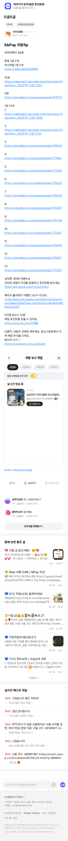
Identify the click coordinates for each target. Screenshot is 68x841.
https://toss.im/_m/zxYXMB (21, 323)
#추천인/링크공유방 (22, 470)
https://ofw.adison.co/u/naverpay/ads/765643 (33, 195)
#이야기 (8, 470)
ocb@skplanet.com (22, 805)
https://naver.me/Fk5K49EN (21, 69)
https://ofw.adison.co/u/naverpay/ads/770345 (33, 170)
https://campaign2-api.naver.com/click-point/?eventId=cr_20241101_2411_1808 (34, 115)
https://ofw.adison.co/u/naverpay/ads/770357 (33, 270)
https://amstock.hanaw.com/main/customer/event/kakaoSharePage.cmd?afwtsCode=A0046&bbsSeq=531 (34, 303)
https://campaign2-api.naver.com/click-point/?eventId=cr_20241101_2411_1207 (34, 83)
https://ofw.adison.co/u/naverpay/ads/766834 (33, 145)
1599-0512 (20, 802)
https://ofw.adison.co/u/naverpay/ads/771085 (33, 158)
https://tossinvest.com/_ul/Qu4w (25, 343)
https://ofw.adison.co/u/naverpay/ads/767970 (33, 97)
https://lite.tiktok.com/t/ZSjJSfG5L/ (27, 286)
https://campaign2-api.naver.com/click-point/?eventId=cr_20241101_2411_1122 (34, 131)
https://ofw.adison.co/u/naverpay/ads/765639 (33, 245)
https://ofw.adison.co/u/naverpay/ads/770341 (33, 232)
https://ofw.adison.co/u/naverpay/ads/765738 (33, 220)
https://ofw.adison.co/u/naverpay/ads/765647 (33, 207)
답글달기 (20, 503)
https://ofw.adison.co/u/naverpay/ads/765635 (33, 183)
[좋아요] (14, 503)
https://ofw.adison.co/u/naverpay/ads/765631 (33, 257)
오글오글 (9, 17)
